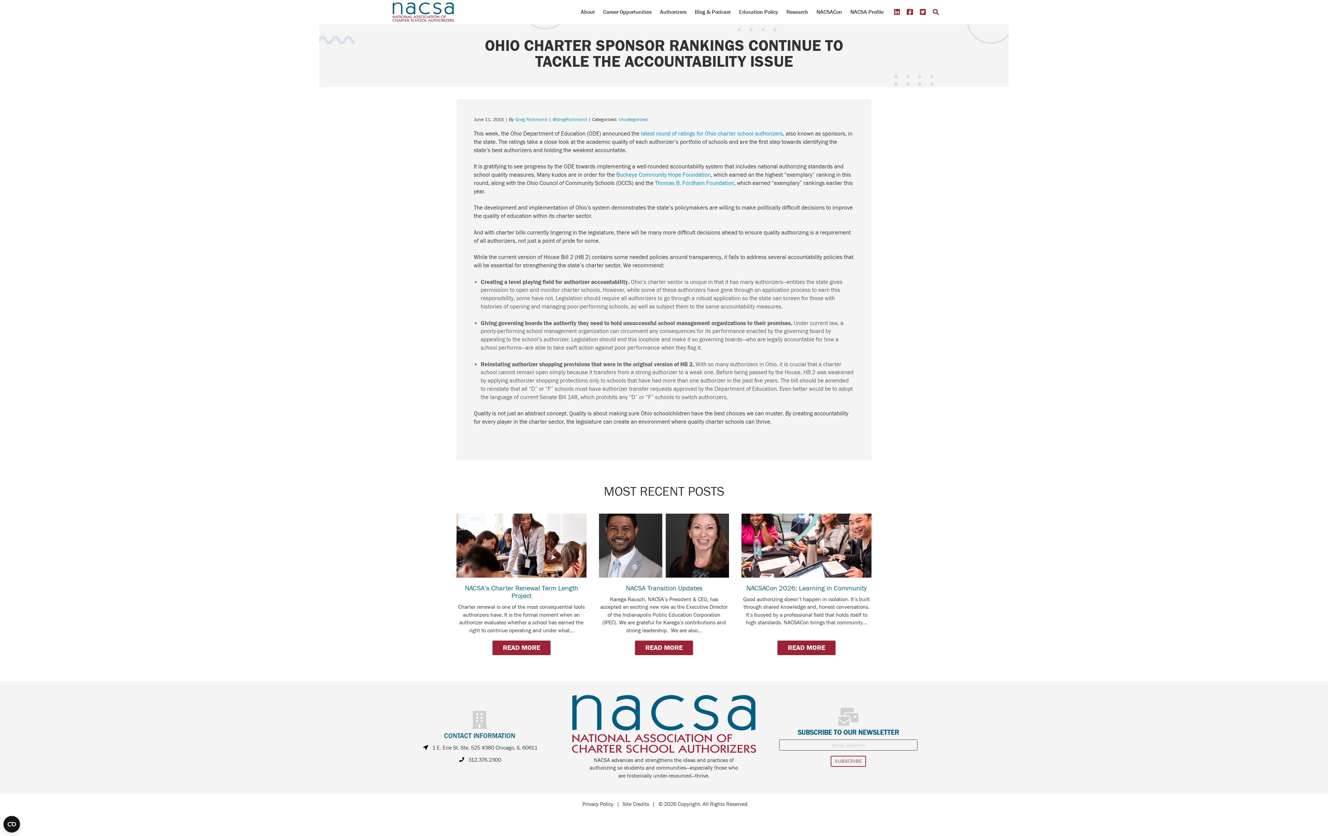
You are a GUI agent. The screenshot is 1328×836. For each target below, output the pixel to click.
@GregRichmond (570, 119)
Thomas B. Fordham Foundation (694, 183)
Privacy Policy (598, 804)
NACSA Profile (867, 12)
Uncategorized (633, 119)
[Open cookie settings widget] (11, 824)
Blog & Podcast (713, 12)
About (588, 12)
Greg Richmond (531, 119)
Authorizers (673, 12)
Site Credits (635, 804)
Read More (521, 648)
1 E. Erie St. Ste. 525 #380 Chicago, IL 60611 (484, 748)
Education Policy (758, 12)
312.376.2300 (484, 760)
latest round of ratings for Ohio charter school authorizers (712, 133)
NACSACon (829, 12)
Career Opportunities (627, 12)
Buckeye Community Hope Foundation (663, 175)
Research (797, 12)
